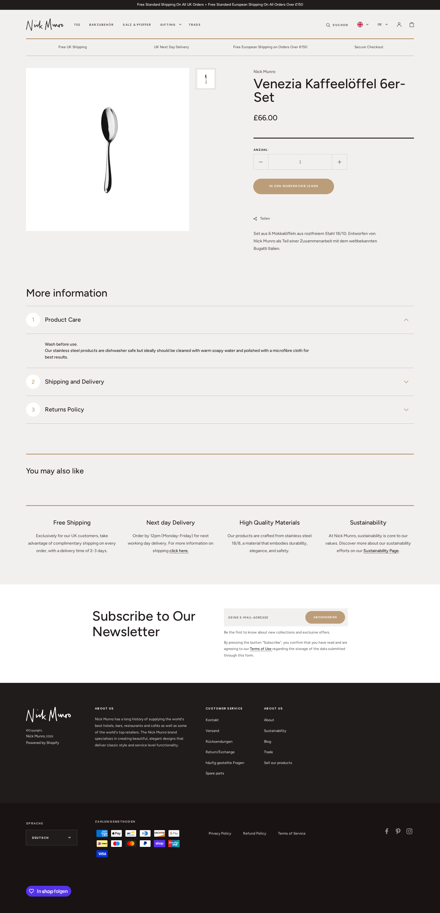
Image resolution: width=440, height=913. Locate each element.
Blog (267, 741)
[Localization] (363, 24)
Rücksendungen (219, 741)
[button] (337, 24)
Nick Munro (35, 736)
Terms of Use (261, 649)
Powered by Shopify (42, 743)
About (269, 720)
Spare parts (215, 773)
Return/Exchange (220, 752)
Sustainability (275, 731)
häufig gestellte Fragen (225, 763)
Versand (212, 731)
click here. (179, 550)
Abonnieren (325, 617)
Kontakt (212, 720)
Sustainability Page (381, 550)
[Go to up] (432, 905)
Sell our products (278, 763)
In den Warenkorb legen (293, 186)
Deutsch (40, 837)
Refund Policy (254, 833)
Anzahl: (261, 150)
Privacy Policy (220, 833)
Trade (268, 752)
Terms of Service (292, 833)
